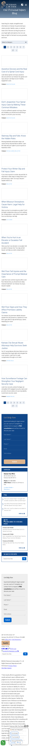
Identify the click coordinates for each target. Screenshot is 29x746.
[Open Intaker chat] (11, 745)
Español (5, 643)
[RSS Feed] (18, 651)
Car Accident (9, 219)
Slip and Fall (17, 151)
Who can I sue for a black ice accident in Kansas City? (14, 509)
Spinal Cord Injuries (10, 84)
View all (21, 513)
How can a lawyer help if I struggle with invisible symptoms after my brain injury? (14, 500)
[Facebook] (2, 649)
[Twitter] (3, 649)
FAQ (5, 495)
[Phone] (22, 5)
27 (13, 50)
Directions (6, 489)
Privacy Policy (12, 666)
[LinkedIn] (5, 649)
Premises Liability (10, 151)
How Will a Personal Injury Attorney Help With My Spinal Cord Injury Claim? (14, 504)
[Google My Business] (9, 651)
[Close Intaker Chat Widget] (27, 726)
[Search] (24, 558)
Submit (14, 462)
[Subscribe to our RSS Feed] (14, 524)
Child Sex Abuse (10, 360)
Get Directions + (16, 639)
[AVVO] (12, 649)
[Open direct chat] (25, 726)
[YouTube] (7, 649)
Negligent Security (10, 396)
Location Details (8, 487)
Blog (6, 520)
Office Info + (8, 639)
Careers (9, 668)
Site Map (4, 668)
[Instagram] (8, 649)
